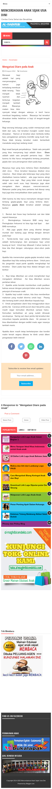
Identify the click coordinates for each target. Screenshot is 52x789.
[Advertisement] (27, 50)
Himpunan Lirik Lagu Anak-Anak (25, 495)
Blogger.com (30, 783)
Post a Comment (12, 413)
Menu (7, 35)
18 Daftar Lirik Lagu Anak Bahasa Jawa (28, 456)
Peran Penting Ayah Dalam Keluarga (27, 504)
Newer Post (7, 420)
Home (26, 420)
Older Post (45, 420)
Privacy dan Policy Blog (13, 524)
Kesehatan (23, 71)
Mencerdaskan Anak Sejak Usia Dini (33, 780)
